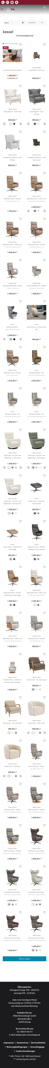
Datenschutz (22, 1042)
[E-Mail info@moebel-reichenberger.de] (7, 2)
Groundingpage (37, 1047)
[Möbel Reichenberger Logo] (10, 9)
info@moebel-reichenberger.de (27, 1034)
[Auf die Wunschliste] (20, 44)
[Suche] (44, 7)
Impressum (9, 1042)
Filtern (7, 23)
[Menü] (2, 9)
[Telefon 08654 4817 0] (3, 2)
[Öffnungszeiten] (12, 2)
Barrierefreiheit (38, 1042)
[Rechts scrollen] (20, 123)
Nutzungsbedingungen (17, 1047)
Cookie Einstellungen (25, 1051)
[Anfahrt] (16, 2)
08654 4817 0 (26, 1031)
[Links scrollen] (4, 123)
